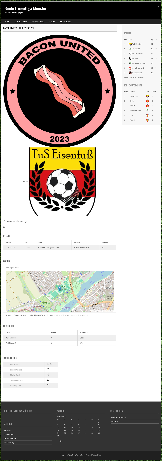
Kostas (132, 115)
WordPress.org (9, 442)
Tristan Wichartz (16, 380)
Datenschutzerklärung (118, 417)
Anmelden (7, 430)
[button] (59, 288)
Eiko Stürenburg (135, 110)
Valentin (132, 105)
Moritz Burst (15, 375)
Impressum (114, 421)
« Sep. (59, 441)
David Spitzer (15, 385)
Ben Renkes (15, 364)
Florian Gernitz (16, 369)
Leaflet (93, 311)
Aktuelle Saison (21, 21)
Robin (132, 101)
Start (7, 21)
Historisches (65, 21)
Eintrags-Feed (9, 434)
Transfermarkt (38, 21)
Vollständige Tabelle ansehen (134, 77)
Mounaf (132, 120)
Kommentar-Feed (10, 438)
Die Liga (52, 21)
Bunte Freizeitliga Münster (25, 8)
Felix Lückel (134, 96)
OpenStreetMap (104, 311)
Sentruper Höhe (12, 267)
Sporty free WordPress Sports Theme (73, 455)
